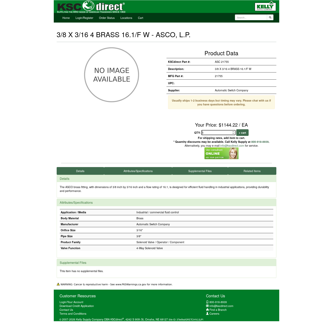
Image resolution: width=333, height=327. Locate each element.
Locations (126, 18)
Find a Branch (218, 310)
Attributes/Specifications (138, 171)
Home (66, 18)
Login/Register (84, 18)
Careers (214, 313)
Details (80, 171)
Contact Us (66, 310)
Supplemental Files (200, 171)
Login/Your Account (71, 302)
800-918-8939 (260, 142)
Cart (140, 18)
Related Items (252, 171)
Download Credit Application (77, 306)
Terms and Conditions (73, 313)
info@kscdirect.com (232, 145)
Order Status (107, 18)
